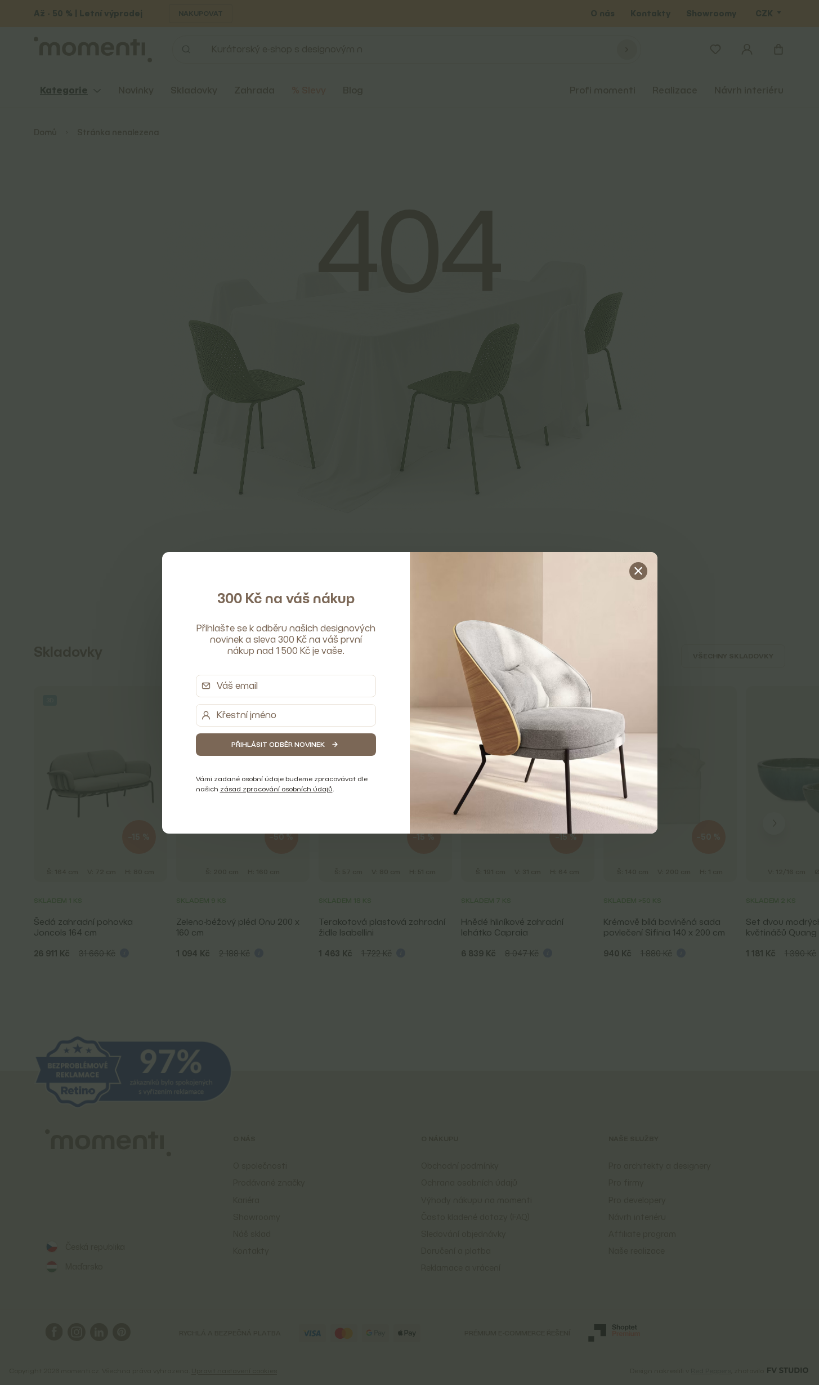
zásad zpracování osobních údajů (276, 789)
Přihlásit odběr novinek (278, 744)
